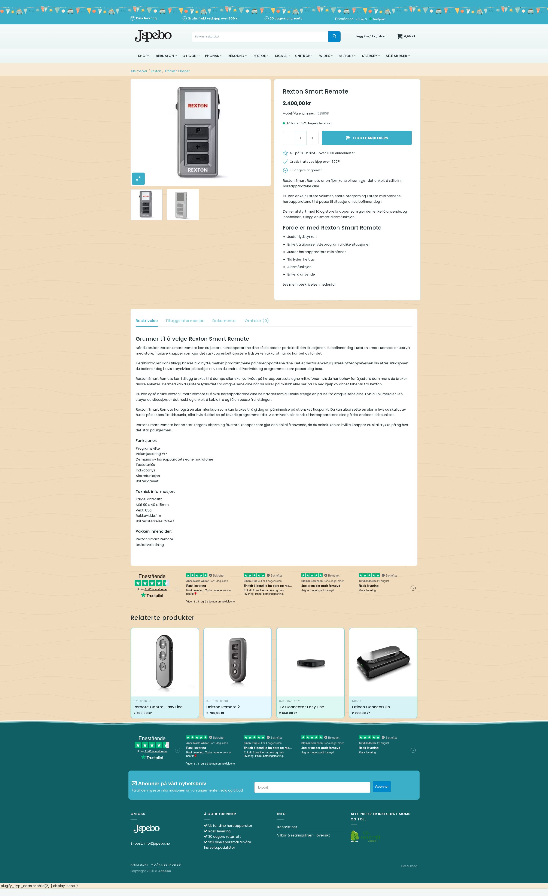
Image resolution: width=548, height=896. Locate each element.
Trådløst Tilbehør (177, 71)
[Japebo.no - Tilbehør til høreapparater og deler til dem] (154, 36)
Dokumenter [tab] (224, 320)
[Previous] (139, 132)
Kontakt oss (287, 826)
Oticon (189, 55)
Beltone (346, 55)
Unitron (303, 55)
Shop (142, 55)
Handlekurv (139, 864)
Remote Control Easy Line (158, 706)
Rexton (260, 55)
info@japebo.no (157, 843)
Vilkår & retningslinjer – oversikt (303, 835)
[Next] (263, 132)
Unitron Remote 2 (223, 706)
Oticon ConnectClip (371, 706)
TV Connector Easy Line (301, 706)
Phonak (212, 55)
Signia (281, 55)
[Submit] (334, 36)
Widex (324, 55)
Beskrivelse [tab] (147, 320)
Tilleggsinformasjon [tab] (185, 320)
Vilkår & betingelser (166, 864)
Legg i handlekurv (370, 138)
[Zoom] (138, 179)
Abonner (382, 786)
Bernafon (165, 55)
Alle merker (396, 55)
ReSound (236, 55)
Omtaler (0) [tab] (257, 320)
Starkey (369, 55)
